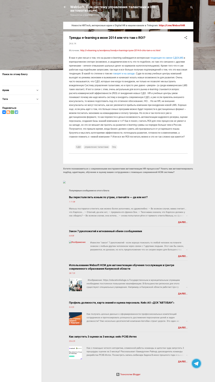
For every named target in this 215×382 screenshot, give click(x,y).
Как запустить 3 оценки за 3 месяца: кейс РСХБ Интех (103, 336)
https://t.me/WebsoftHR (172, 25)
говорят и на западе (124, 73)
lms (114, 147)
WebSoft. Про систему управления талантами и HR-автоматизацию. (113, 9)
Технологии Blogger (130, 374)
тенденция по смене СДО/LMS (166, 57)
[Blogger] (8, 112)
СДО (78, 147)
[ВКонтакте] (4, 112)
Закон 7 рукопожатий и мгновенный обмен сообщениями (105, 231)
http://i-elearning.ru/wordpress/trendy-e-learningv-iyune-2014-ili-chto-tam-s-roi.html (120, 50)
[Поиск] (191, 7)
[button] (186, 38)
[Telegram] (16, 112)
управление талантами (97, 147)
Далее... (183, 222)
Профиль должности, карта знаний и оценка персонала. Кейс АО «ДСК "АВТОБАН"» (121, 302)
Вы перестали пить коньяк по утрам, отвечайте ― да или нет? (108, 197)
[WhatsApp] (12, 112)
